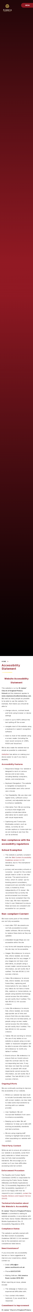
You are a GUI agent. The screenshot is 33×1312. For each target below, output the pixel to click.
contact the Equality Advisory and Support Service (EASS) (16, 1195)
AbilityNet (5, 754)
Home (4, 661)
